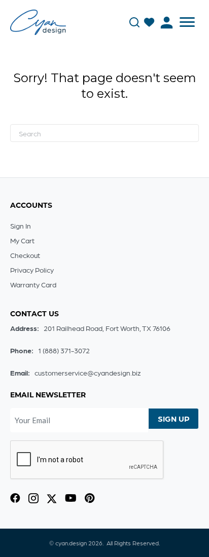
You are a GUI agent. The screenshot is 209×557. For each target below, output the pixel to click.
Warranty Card (33, 284)
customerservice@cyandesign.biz (87, 372)
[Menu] (187, 22)
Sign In (20, 225)
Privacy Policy (32, 270)
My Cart (22, 240)
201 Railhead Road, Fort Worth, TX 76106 (107, 328)
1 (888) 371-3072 (64, 350)
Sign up (174, 418)
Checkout (25, 255)
